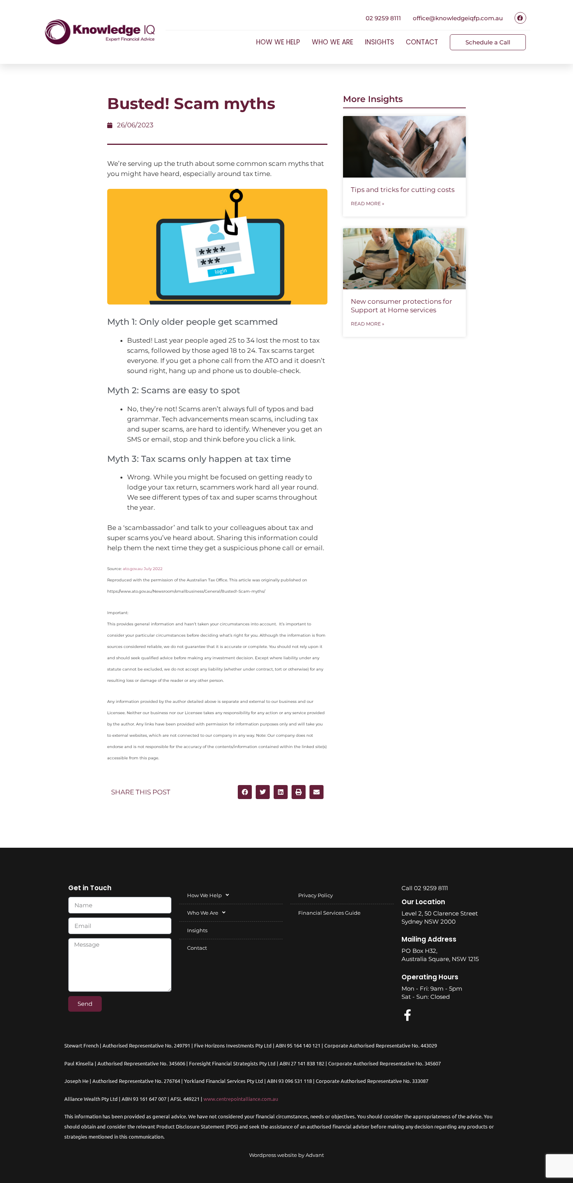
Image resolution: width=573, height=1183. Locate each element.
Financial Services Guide (329, 913)
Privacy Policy (315, 895)
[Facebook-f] (407, 1015)
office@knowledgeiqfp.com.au (458, 18)
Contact (422, 42)
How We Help (278, 42)
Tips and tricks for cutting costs (403, 190)
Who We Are (332, 42)
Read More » (367, 203)
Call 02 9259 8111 (424, 888)
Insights (379, 42)
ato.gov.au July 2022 (143, 568)
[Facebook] (520, 18)
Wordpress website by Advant (286, 1155)
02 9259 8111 (383, 18)
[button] (245, 792)
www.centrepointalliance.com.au (240, 1098)
